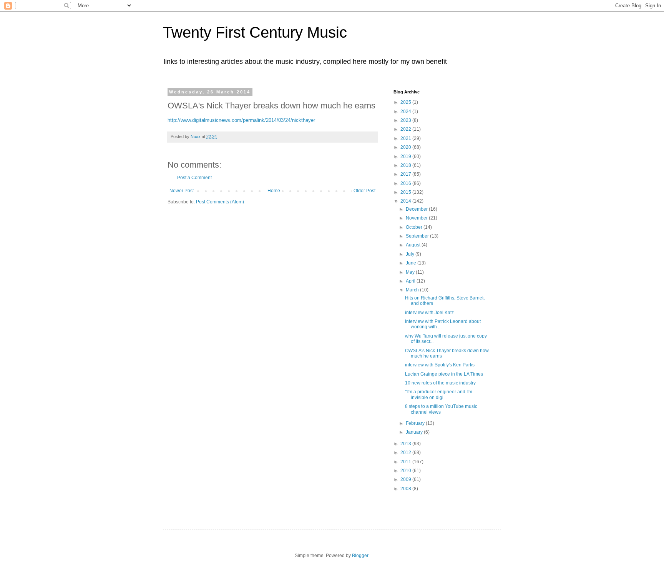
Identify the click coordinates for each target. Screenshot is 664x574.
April (411, 281)
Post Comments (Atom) (220, 202)
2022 (406, 129)
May (411, 272)
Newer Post (181, 190)
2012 (406, 452)
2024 (406, 111)
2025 (406, 102)
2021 (406, 138)
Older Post (364, 190)
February (416, 423)
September (418, 236)
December (417, 209)
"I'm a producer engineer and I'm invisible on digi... (438, 394)
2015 (406, 192)
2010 (406, 470)
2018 (406, 165)
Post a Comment (194, 177)
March (413, 290)
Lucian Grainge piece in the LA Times (444, 374)
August (414, 245)
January (415, 432)
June (411, 263)
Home (273, 190)
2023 (406, 120)
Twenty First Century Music (255, 32)
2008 (406, 488)
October (414, 227)
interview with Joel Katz (429, 312)
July (410, 254)
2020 (406, 147)
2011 (406, 461)
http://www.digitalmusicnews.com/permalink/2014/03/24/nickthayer (241, 120)
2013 (406, 443)
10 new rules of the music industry (440, 383)
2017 (406, 174)
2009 (406, 479)
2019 (406, 156)
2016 (406, 183)
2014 (406, 201)
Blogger (360, 555)
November (417, 218)
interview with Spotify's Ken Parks (440, 365)
